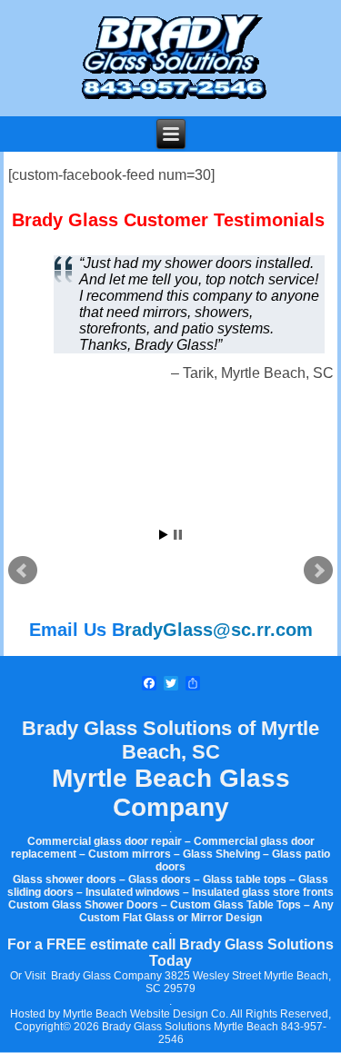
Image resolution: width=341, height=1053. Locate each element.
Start (163, 535)
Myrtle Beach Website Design (135, 1014)
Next (318, 570)
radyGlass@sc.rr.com (219, 630)
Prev (22, 570)
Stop (178, 535)
